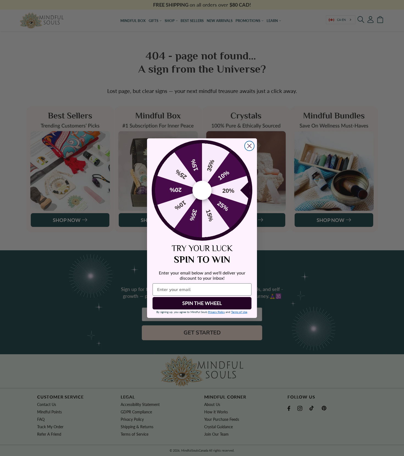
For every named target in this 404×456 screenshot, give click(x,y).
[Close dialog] (249, 146)
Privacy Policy (216, 312)
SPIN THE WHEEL (202, 303)
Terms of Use (239, 312)
